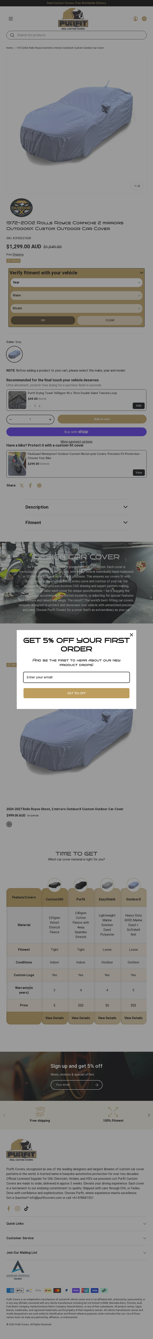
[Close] (131, 635)
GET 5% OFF (76, 693)
